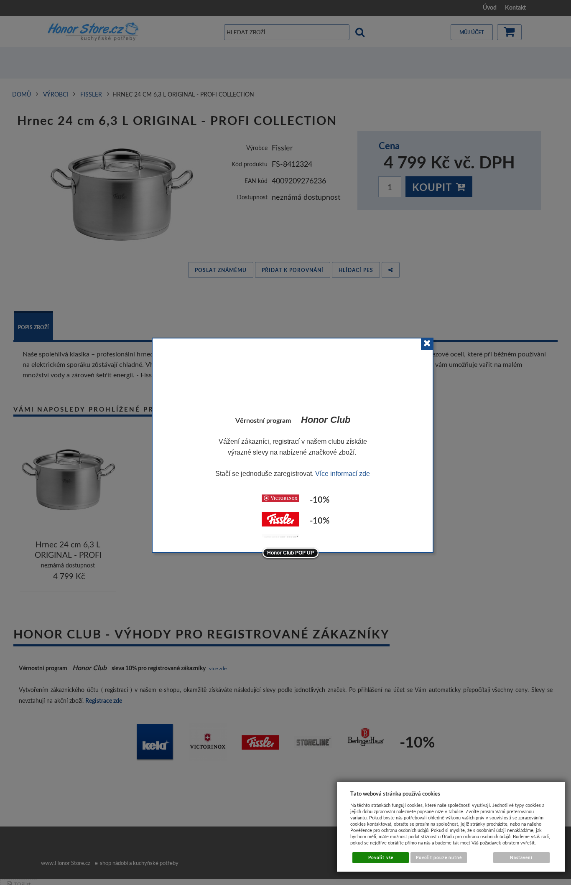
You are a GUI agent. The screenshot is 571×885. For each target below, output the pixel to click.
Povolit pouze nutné (439, 857)
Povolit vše (380, 857)
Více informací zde (342, 473)
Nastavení (521, 857)
